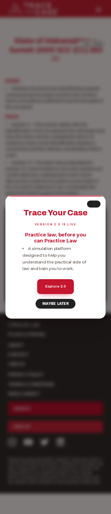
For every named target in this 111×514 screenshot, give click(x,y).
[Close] (93, 204)
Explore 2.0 (55, 286)
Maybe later (55, 303)
